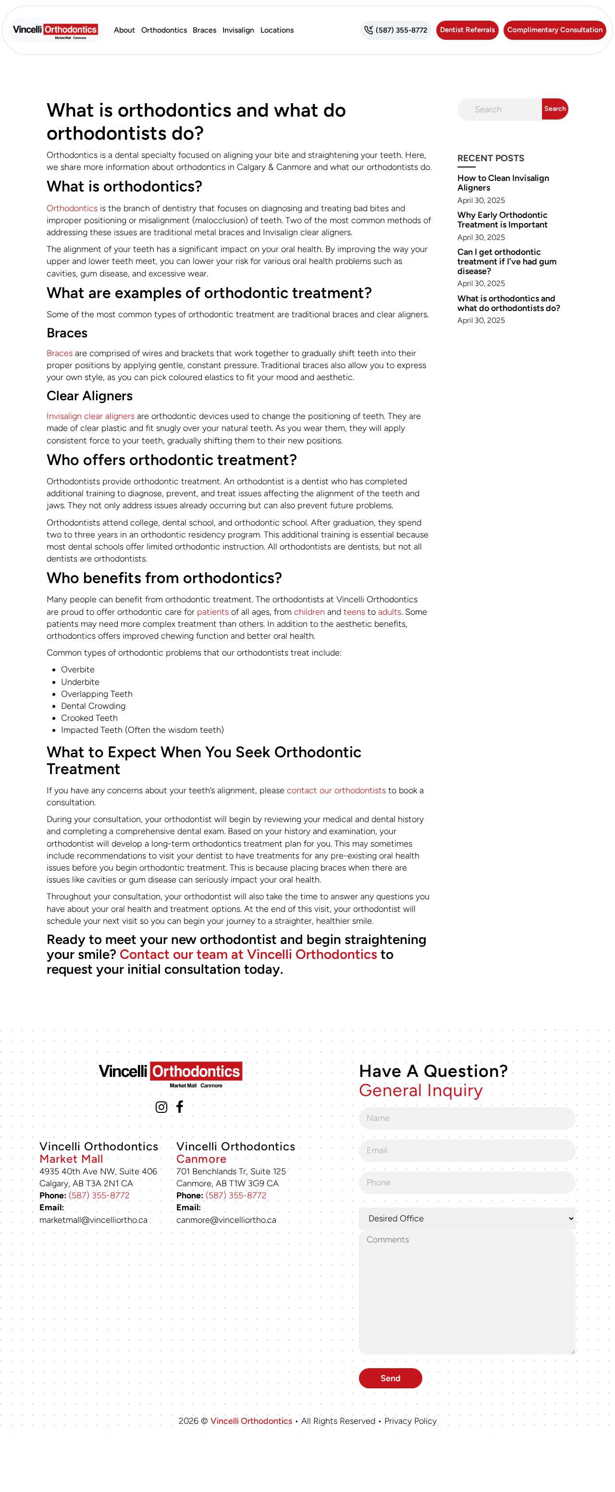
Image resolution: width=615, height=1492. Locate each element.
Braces (204, 30)
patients (213, 612)
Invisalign (238, 30)
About (124, 30)
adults (389, 612)
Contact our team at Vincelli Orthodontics (248, 954)
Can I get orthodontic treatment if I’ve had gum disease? (507, 261)
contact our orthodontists (336, 790)
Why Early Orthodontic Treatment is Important (502, 220)
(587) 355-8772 (99, 1195)
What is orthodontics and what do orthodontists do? (508, 303)
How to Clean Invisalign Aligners (503, 183)
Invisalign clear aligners (91, 416)
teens (354, 612)
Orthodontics (164, 30)
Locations (277, 30)
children (309, 612)
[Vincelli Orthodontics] (57, 30)
